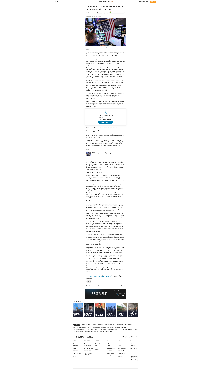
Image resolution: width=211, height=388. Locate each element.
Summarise (91, 12)
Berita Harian (112, 366)
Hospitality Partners (110, 355)
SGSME (131, 350)
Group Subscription (122, 350)
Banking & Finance (88, 343)
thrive (131, 343)
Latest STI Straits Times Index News (114, 329)
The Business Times (98, 366)
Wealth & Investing (99, 343)
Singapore (75, 348)
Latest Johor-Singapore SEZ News (79, 329)
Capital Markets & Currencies (88, 354)
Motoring (108, 345)
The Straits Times (90, 366)
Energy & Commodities (88, 347)
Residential (75, 345)
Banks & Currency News (86, 324)
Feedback (122, 285)
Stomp (123, 366)
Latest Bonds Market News (78, 331)
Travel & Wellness (110, 353)
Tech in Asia (132, 345)
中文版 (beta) (120, 356)
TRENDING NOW (77, 301)
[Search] (57, 2)
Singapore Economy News (109, 324)
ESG (74, 355)
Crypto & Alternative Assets (99, 347)
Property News (128, 324)
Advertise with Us (121, 353)
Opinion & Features (77, 353)
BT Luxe (108, 351)
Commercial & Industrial (78, 347)
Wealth (96, 342)
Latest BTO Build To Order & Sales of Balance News (96, 329)
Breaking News (76, 342)
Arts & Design (109, 350)
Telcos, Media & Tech (88, 348)
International (75, 350)
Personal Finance (98, 345)
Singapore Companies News (98, 324)
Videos (119, 343)
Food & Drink (109, 343)
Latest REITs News (120, 324)
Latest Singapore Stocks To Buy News (91, 331)
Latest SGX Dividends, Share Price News (129, 329)
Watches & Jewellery (111, 348)
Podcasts (119, 347)
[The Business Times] (104, 1)
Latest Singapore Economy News (106, 331)
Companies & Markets (88, 342)
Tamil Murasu (118, 366)
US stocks (89, 281)
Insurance (97, 349)
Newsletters (120, 345)
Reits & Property (87, 345)
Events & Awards (121, 355)
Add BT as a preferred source (118, 12)
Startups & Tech (76, 351)
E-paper (119, 342)
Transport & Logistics (88, 350)
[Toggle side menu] (55, 2)
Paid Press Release (121, 351)
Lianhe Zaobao (106, 366)
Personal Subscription (122, 348)
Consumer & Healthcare (89, 351)
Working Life (75, 356)
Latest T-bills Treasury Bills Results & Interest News (82, 327)
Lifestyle (108, 342)
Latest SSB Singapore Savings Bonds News (101, 327)
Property (75, 343)
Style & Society (109, 347)
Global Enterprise (133, 348)
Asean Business (133, 346)
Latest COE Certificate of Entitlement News (118, 327)
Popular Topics (77, 324)
